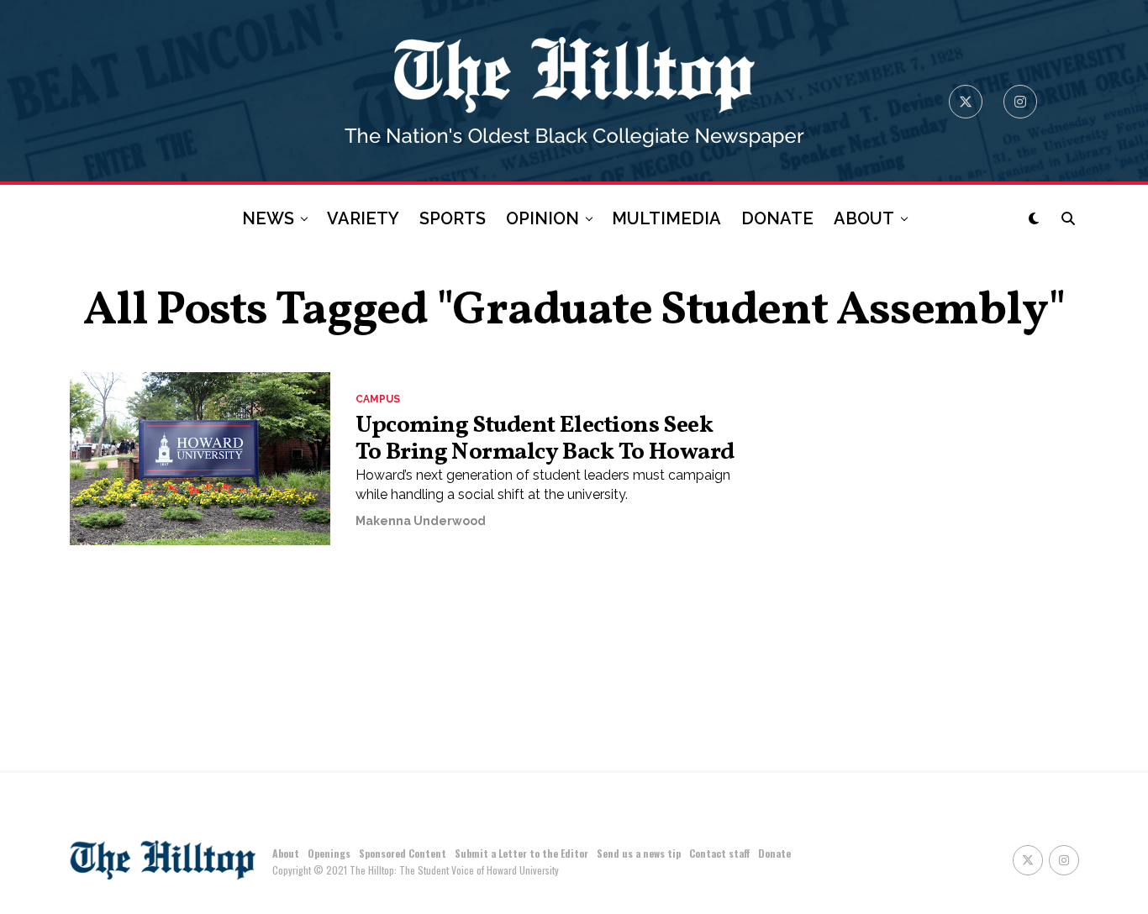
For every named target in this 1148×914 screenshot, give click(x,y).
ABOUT (864, 218)
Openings (329, 853)
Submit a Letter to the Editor (521, 853)
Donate (774, 853)
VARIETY (363, 218)
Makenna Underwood (420, 521)
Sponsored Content (402, 853)
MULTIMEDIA (666, 218)
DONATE (777, 218)
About (285, 853)
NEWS (268, 218)
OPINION (542, 218)
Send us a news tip (639, 853)
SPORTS (452, 218)
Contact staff (719, 853)
